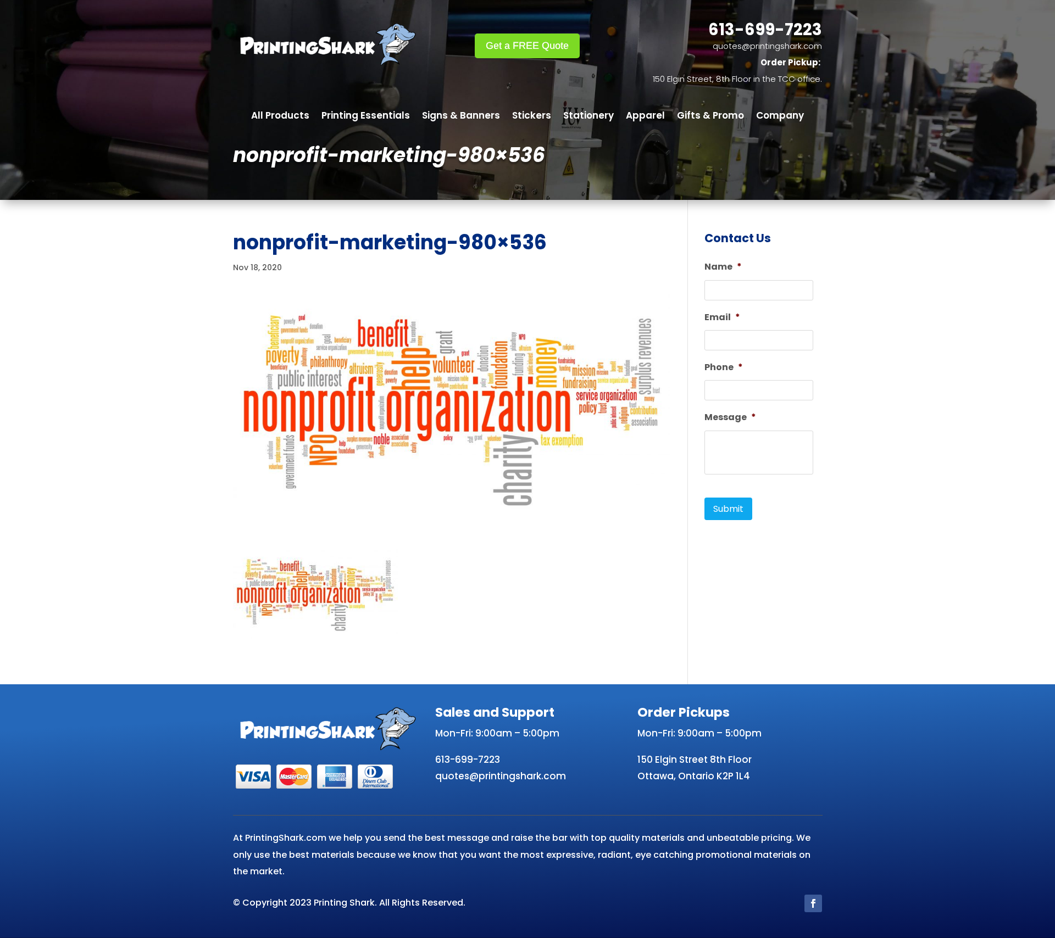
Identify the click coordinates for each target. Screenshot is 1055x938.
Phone (723, 367)
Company (780, 116)
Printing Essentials (365, 116)
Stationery (588, 116)
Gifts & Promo (710, 116)
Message (730, 417)
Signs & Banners (461, 116)
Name (723, 267)
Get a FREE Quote (527, 45)
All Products (280, 116)
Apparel (645, 116)
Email (722, 317)
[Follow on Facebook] (813, 903)
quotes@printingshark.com (767, 46)
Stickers (531, 116)
